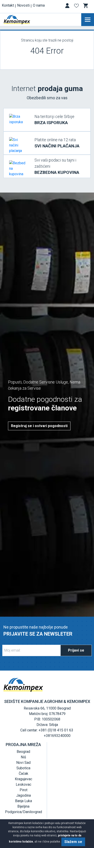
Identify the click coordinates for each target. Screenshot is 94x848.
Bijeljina (23, 806)
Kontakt (8, 5)
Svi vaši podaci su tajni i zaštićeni (56, 166)
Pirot (23, 790)
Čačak (23, 773)
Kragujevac (23, 779)
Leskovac (23, 784)
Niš (23, 757)
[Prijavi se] (67, 6)
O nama (39, 5)
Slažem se (73, 842)
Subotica (23, 768)
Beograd (23, 751)
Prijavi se (76, 650)
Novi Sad (23, 762)
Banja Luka (23, 801)
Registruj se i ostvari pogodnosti (39, 426)
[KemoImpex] (24, 19)
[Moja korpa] (86, 6)
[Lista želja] (76, 6)
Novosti (23, 5)
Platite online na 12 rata (56, 143)
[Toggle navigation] (87, 19)
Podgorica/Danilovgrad (23, 812)
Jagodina (23, 795)
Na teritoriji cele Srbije (54, 119)
